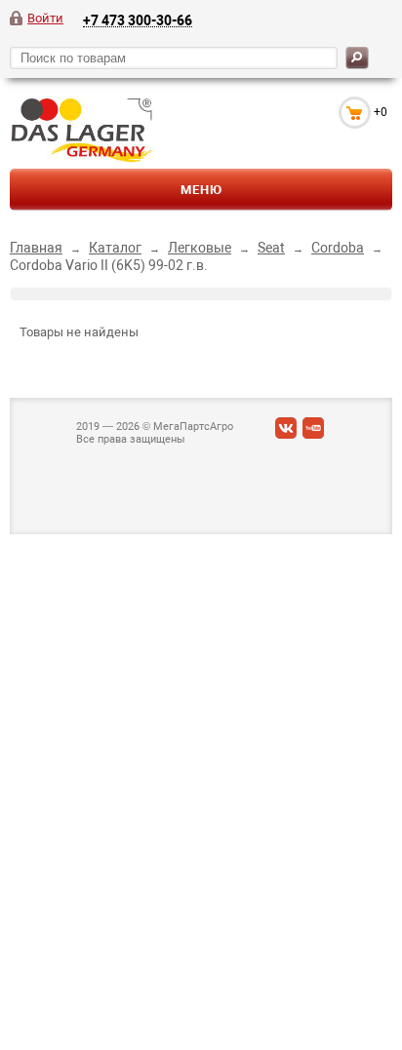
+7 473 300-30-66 (137, 20)
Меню (201, 189)
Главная (36, 247)
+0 (380, 112)
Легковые (199, 247)
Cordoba (337, 247)
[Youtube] (313, 432)
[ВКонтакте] (286, 432)
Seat (271, 247)
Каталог (115, 247)
